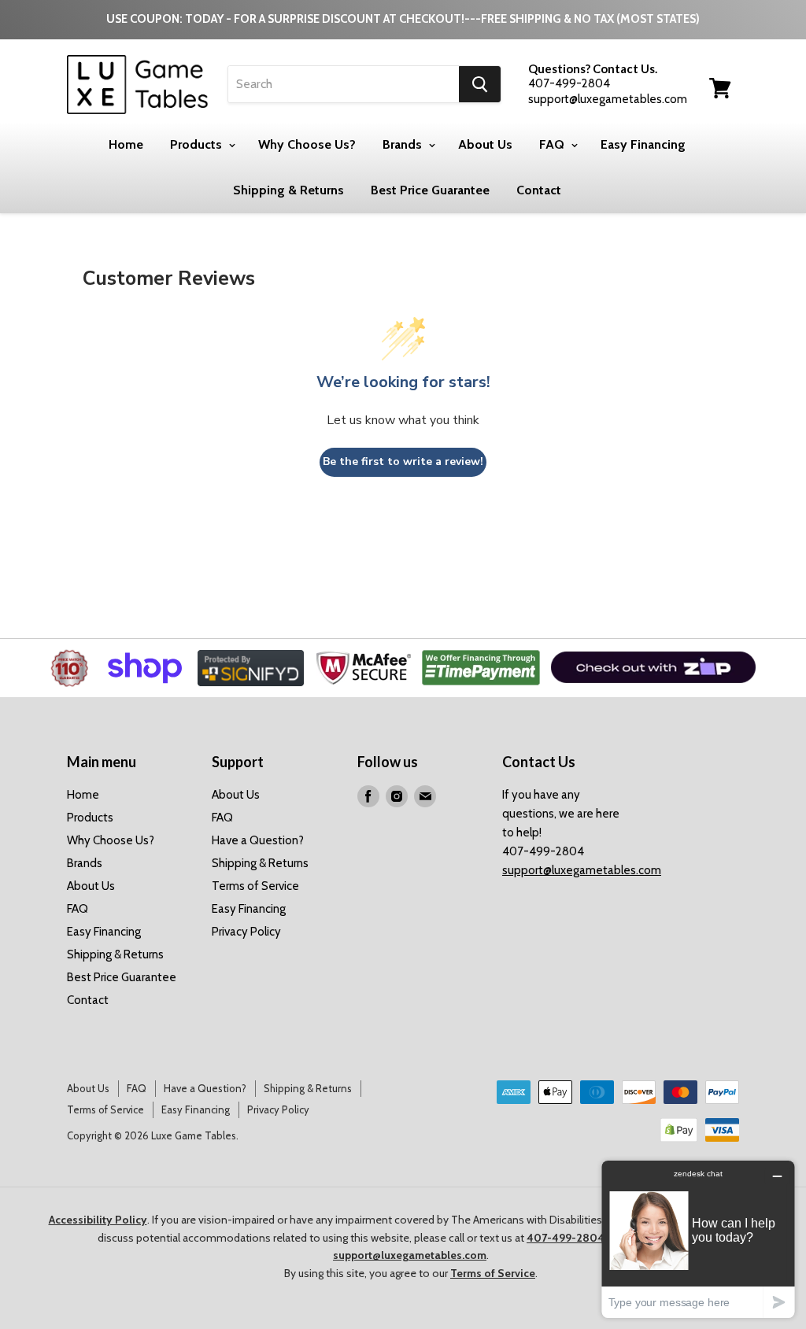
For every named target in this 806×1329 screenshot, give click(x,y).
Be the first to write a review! (403, 461)
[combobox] (343, 84)
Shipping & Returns (288, 190)
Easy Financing (643, 144)
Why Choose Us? (307, 144)
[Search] (480, 84)
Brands (404, 144)
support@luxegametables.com (581, 870)
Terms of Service (255, 886)
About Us (485, 144)
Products (197, 144)
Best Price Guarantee (430, 190)
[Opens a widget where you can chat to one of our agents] (698, 1238)
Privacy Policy (246, 932)
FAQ (553, 144)
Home (126, 144)
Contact (538, 190)
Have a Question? (258, 840)
